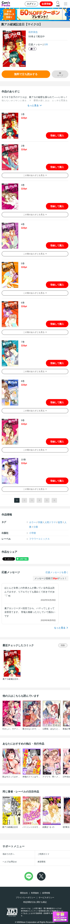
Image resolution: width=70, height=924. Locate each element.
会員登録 (46, 3)
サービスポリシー (46, 897)
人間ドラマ (50, 522)
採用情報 (46, 893)
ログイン (31, 3)
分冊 (35, 527)
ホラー (32, 522)
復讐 (60, 522)
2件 (46, 44)
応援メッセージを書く (57, 572)
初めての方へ (8, 854)
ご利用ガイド (43, 854)
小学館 (32, 533)
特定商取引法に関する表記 (35, 902)
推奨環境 (41, 862)
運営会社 (24, 893)
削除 (63, 645)
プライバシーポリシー (25, 897)
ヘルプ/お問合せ (10, 862)
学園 (40, 522)
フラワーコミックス (39, 539)
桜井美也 (33, 32)
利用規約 (35, 893)
